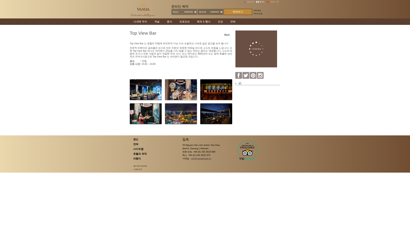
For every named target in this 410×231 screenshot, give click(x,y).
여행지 (137, 158)
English (250, 2)
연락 (232, 21)
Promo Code (258, 14)
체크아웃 (202, 12)
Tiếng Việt (274, 2)
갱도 (135, 139)
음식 (169, 21)
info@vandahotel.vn (201, 158)
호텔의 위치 (140, 153)
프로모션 (184, 21)
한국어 (262, 2)
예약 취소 (257, 10)
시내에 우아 (140, 21)
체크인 (175, 12)
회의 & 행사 (203, 21)
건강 (220, 21)
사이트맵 (138, 148)
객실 (157, 21)
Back (227, 34)
